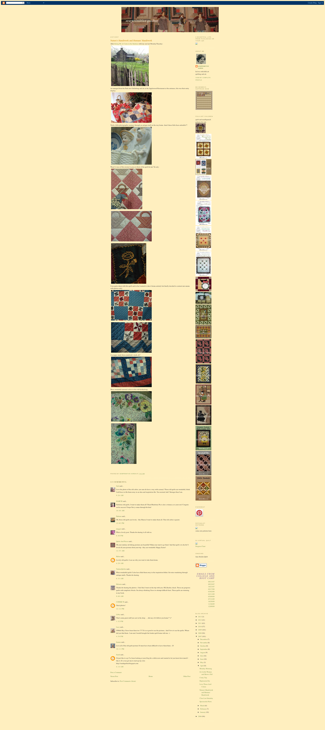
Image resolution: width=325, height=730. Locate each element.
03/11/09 (211, 594)
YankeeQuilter (121, 569)
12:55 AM (120, 551)
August (203, 652)
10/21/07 (211, 586)
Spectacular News (206, 701)
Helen (118, 556)
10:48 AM (120, 510)
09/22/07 (211, 584)
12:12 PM (120, 609)
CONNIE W (120, 602)
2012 (200, 620)
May (202, 662)
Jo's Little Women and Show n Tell (206, 673)
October (203, 646)
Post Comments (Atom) (128, 681)
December (203, 639)
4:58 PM (119, 636)
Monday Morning (206, 668)
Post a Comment (116, 672)
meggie (118, 529)
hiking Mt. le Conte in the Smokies (126, 44)
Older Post (186, 676)
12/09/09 (211, 606)
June (202, 659)
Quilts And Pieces (122, 541)
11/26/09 (211, 604)
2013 (200, 616)
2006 (200, 716)
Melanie (119, 584)
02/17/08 (211, 589)
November (204, 642)
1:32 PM (119, 621)
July (202, 656)
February (203, 709)
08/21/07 (211, 581)
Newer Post (114, 676)
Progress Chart (200, 546)
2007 (200, 636)
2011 (200, 623)
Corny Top (203, 677)
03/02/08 (211, 591)
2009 (200, 630)
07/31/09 (211, 599)
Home (151, 676)
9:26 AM (120, 495)
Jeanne (118, 642)
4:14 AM (120, 667)
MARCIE (119, 501)
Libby (118, 614)
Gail (117, 486)
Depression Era (205, 681)
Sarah (118, 654)
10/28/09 (211, 601)
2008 (200, 633)
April (202, 665)
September (204, 649)
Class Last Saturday (206, 698)
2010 (200, 626)
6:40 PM (119, 535)
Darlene (118, 516)
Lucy (118, 627)
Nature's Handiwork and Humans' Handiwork (206, 692)
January (203, 712)
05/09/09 (211, 596)
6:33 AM (120, 578)
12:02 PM (120, 523)
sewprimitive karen (203, 67)
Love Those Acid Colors (205, 685)
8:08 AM (120, 596)
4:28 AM (120, 563)
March (202, 705)
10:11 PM (120, 649)
